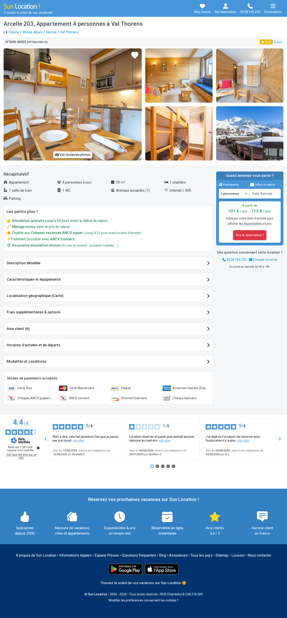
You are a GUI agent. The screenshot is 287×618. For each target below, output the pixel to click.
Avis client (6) (18, 329)
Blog (162, 555)
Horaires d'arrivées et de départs (33, 345)
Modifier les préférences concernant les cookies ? (143, 600)
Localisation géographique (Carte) (35, 296)
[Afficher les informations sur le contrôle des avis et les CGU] (38, 448)
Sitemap (221, 555)
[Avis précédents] (45, 439)
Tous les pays (202, 555)
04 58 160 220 (236, 259)
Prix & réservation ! (250, 235)
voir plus (78, 440)
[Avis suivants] (280, 439)
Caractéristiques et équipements (34, 279)
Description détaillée (23, 263)
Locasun (238, 555)
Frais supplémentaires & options (34, 312)
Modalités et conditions (26, 361)
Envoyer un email (264, 259)
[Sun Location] (22, 6)
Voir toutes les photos (74, 154)
